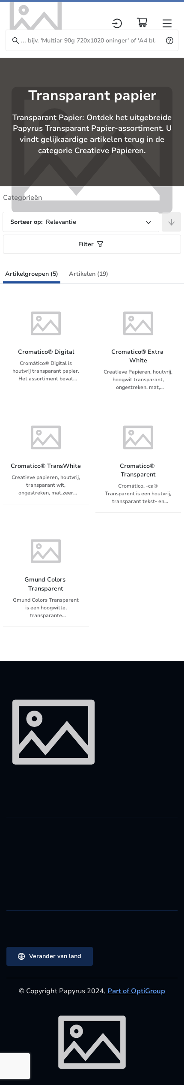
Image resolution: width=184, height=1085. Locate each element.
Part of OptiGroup (136, 991)
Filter (86, 244)
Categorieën (22, 197)
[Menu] (167, 23)
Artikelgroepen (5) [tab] (31, 274)
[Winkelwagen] (142, 22)
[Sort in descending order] (171, 222)
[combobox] (81, 222)
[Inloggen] (117, 23)
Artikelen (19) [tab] (88, 274)
